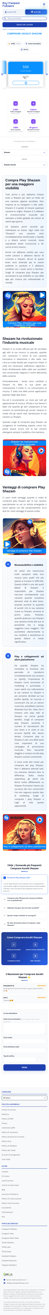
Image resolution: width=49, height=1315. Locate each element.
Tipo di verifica (8, 1056)
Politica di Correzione (10, 1132)
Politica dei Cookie (8, 1150)
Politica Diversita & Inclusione (13, 1137)
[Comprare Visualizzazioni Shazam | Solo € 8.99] (12, 5)
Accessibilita (6, 1208)
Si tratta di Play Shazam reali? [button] (18, 878)
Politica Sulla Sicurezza (10, 1203)
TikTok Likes (6, 1247)
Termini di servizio (9, 1110)
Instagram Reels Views (10, 1238)
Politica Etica (6, 1141)
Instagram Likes (8, 1233)
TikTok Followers (8, 1242)
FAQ (3, 1217)
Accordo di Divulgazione (11, 1155)
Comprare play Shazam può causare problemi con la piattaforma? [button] (25, 899)
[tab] (14, 946)
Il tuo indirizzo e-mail (11, 1047)
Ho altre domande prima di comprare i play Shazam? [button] (23, 924)
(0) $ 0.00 (37, 12)
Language (6, 1092)
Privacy (4, 1123)
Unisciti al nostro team (10, 1185)
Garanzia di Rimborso (10, 1194)
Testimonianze (7, 1212)
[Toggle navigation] (44, 4)
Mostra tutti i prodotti (25, 25)
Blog (3, 1190)
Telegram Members (9, 1265)
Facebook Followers (9, 1256)
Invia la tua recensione (12, 1019)
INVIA (24, 1067)
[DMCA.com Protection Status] (8, 1275)
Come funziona (7, 1181)
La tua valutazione (10, 1013)
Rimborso (5, 1114)
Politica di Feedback (9, 1146)
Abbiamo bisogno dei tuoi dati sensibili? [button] (23, 908)
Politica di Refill (7, 1119)
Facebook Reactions (9, 1260)
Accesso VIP (11, 12)
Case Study (6, 1159)
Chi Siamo (5, 1176)
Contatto (5, 1172)
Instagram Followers (9, 1229)
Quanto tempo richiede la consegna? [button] (21, 915)
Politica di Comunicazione (11, 1199)
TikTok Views (6, 1251)
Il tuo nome (7, 1038)
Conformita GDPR (8, 1128)
